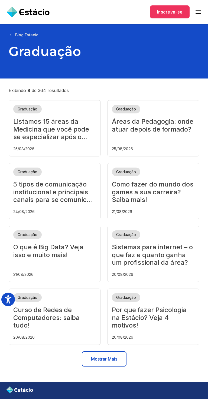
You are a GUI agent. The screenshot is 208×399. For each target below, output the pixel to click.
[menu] (198, 11)
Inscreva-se (170, 12)
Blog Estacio (26, 34)
